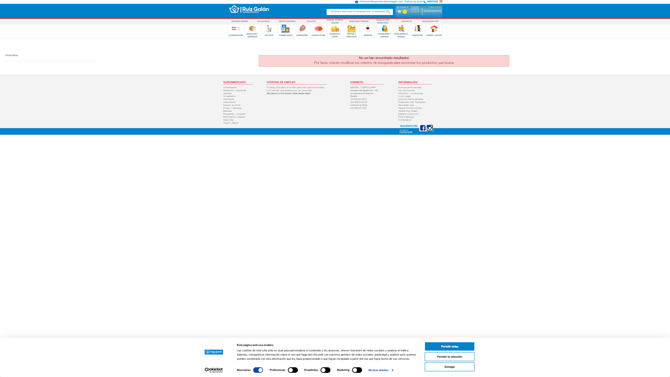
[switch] (293, 370)
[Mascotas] (417, 28)
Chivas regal (11, 56)
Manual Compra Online (410, 108)
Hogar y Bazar (231, 123)
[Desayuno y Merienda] (252, 28)
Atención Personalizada (410, 99)
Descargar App (406, 105)
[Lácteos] (269, 28)
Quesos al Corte (231, 105)
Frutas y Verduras (232, 108)
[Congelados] (285, 28)
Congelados (229, 96)
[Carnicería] (302, 28)
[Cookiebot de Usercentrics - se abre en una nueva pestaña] (214, 370)
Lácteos (227, 94)
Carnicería (228, 99)
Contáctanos (405, 120)
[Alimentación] (236, 28)
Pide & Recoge (406, 117)
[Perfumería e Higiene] (401, 28)
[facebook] (422, 131)
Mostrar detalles (378, 370)
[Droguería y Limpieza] (384, 28)
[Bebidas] (368, 28)
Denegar (450, 366)
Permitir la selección (449, 356)
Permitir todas (449, 346)
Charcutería (229, 102)
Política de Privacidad (409, 88)
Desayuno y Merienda (234, 91)
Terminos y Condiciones (410, 94)
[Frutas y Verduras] (351, 28)
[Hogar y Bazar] (434, 28)
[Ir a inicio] (249, 9)
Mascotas (228, 120)
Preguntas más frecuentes (412, 102)
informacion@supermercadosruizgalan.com (381, 2)
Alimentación (230, 88)
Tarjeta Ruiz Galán (407, 111)
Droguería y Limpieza (234, 114)
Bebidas (227, 111)
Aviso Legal (404, 96)
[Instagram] (429, 131)
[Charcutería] (318, 28)
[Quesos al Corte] (335, 28)
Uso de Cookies (406, 91)
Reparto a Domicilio (408, 114)
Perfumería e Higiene (234, 117)
